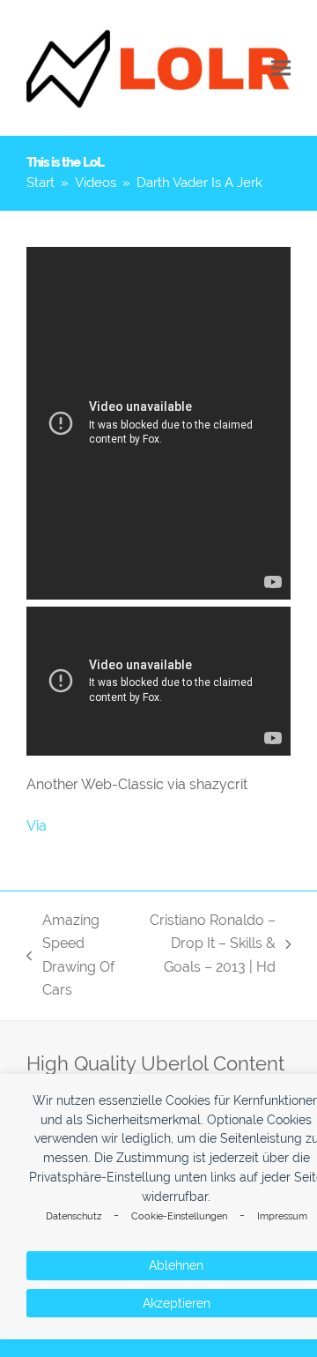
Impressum (282, 1216)
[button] (281, 68)
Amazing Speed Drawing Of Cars (70, 955)
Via (36, 825)
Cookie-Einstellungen (179, 1216)
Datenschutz (73, 1216)
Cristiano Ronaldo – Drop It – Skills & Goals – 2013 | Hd (207, 945)
